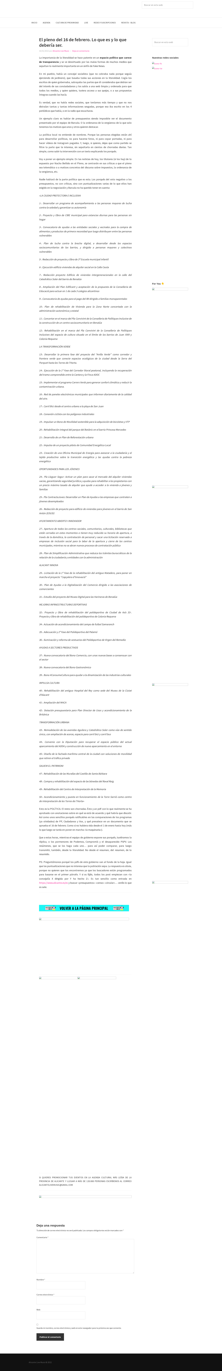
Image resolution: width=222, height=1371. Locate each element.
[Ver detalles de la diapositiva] (85, 1203)
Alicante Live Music (48, 8)
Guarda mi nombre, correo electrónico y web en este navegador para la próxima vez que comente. (78, 1328)
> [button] (128, 1202)
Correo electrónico (45, 1294)
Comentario (42, 1237)
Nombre (40, 1279)
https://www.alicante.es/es (53, 882)
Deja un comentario (80, 51)
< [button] (42, 1202)
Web (38, 1309)
